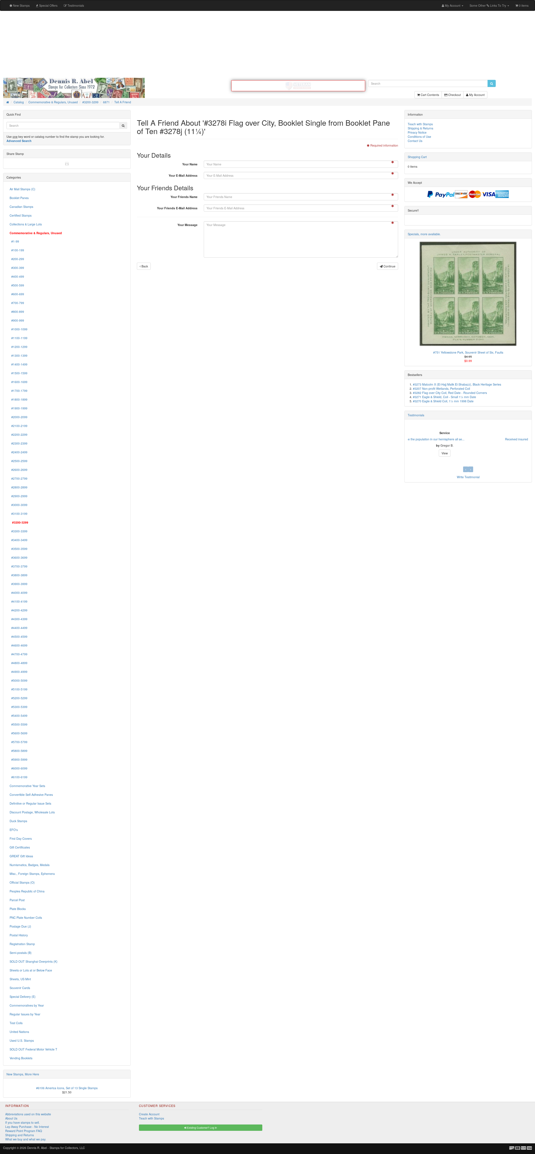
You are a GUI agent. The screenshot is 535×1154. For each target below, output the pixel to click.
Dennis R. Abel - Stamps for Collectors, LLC (56, 1148)
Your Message (187, 225)
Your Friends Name (184, 197)
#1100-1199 (18, 338)
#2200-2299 (18, 434)
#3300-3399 (18, 531)
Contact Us (415, 141)
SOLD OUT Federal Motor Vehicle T (33, 1049)
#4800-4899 (18, 663)
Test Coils (16, 1023)
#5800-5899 (18, 751)
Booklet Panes (19, 198)
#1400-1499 (18, 364)
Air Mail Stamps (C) (22, 189)
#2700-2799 (18, 478)
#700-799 (17, 303)
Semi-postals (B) (21, 953)
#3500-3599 (18, 549)
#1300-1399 (18, 355)
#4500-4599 (18, 636)
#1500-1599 (18, 373)
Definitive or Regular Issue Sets (30, 803)
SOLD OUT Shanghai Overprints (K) (33, 961)
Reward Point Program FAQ (23, 1131)
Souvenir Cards (20, 988)
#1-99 (14, 241)
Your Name (189, 164)
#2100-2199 (18, 426)
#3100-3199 (18, 513)
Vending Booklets (21, 1058)
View (468, 453)
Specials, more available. (424, 234)
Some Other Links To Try (488, 5)
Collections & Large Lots (26, 224)
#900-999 (17, 320)
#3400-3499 (18, 540)
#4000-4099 (18, 592)
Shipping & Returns (420, 128)
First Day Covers (21, 838)
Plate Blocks (18, 909)
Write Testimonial (468, 477)
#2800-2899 (18, 487)
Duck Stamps (18, 821)
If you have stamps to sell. (22, 1122)
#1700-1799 (18, 391)
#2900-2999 (18, 496)
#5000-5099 (18, 680)
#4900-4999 (18, 672)
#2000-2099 (18, 417)
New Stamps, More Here (22, 1074)
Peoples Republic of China (27, 891)
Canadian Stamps (21, 206)
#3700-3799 (18, 566)
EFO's (14, 830)
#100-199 (17, 250)
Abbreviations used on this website (28, 1114)
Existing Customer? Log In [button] (201, 1127)
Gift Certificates (20, 847)
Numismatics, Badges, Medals (30, 865)
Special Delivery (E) (23, 996)
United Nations (19, 1032)
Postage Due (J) (20, 926)
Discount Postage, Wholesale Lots (32, 812)
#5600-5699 (18, 733)
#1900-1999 (18, 408)
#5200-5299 (18, 698)
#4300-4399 (18, 619)
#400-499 (17, 276)
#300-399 (17, 268)
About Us (11, 1118)
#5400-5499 (18, 715)
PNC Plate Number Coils (26, 917)
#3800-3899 (18, 575)
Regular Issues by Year (25, 1014)
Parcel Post (17, 900)
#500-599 (17, 285)
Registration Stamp (22, 944)
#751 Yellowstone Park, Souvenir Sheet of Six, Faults (468, 352)
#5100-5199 (18, 689)
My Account (476, 95)
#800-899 (17, 311)
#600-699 (17, 294)
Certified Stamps (21, 215)
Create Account (149, 1114)
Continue (389, 266)
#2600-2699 (18, 470)
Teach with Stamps (420, 124)
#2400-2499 (18, 452)
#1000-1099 (18, 329)
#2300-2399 (18, 443)
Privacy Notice (417, 132)
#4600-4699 (18, 645)
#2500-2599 (18, 461)
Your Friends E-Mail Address (177, 208)
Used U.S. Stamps (22, 1040)
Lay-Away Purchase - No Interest (27, 1127)
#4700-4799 (18, 654)
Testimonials (416, 415)
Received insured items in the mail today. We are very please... (449, 439)
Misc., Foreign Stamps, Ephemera (32, 874)
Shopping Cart (417, 157)
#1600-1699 (18, 382)
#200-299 (17, 259)
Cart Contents (429, 95)
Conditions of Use (419, 136)
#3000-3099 (18, 505)
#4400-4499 (18, 628)
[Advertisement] (267, 44)
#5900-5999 (18, 759)
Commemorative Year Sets (27, 786)
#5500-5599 (18, 724)
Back (144, 266)
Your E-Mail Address (183, 175)
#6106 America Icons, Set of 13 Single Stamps (67, 1088)
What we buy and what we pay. (25, 1139)
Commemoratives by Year (27, 1005)
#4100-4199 (18, 601)
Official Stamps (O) (22, 882)
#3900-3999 (18, 584)
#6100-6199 (18, 777)
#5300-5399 (18, 707)
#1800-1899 (18, 399)
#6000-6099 (18, 768)
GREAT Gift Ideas (21, 856)
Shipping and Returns (19, 1135)
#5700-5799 (18, 742)
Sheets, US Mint (20, 979)
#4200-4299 (18, 610)
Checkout (454, 95)
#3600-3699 (18, 557)
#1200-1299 (18, 347)
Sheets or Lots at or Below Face (31, 970)
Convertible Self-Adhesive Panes (31, 794)
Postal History (19, 935)
